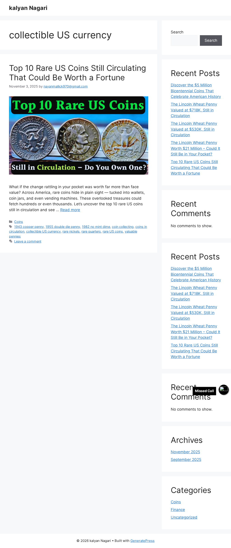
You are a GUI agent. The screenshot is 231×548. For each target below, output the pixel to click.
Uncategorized (184, 517)
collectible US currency (43, 231)
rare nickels (71, 231)
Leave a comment (27, 241)
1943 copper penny (29, 227)
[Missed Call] (224, 390)
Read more (70, 210)
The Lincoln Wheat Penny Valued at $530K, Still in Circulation (194, 129)
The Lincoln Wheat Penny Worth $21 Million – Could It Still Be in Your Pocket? (195, 148)
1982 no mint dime (96, 227)
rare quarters (91, 231)
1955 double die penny (63, 227)
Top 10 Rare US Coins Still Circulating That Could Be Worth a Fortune (77, 72)
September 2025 (186, 459)
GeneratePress (142, 541)
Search (177, 32)
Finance (178, 509)
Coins (18, 222)
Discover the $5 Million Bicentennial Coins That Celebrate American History (196, 91)
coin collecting (123, 227)
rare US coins (113, 231)
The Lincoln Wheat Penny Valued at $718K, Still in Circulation (194, 110)
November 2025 (185, 452)
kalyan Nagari (28, 8)
